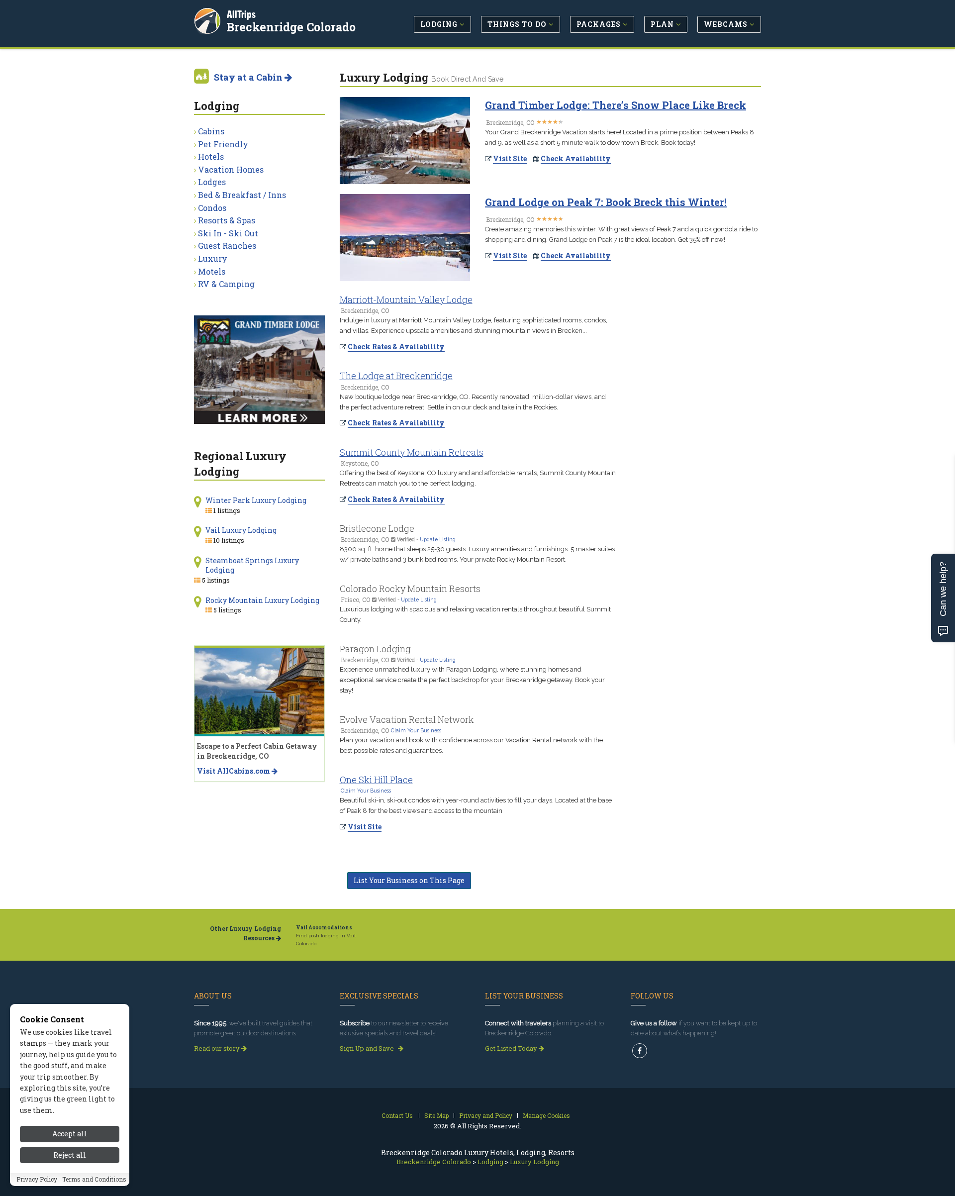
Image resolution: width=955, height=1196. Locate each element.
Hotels (211, 156)
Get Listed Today (512, 1048)
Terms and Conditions (94, 1180)
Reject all (69, 1155)
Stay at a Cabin (249, 77)
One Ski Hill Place (376, 780)
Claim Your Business (416, 730)
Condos (212, 207)
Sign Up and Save (367, 1048)
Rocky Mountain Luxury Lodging (262, 600)
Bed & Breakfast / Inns (242, 195)
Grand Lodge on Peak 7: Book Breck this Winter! (606, 202)
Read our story (217, 1048)
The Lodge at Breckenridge (396, 376)
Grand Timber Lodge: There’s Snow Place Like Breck (615, 105)
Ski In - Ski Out (228, 233)
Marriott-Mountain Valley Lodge (406, 299)
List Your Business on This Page (409, 880)
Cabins (211, 131)
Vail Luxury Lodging (241, 530)
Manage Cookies (546, 1115)
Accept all (69, 1133)
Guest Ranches (227, 245)
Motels (211, 271)
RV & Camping (226, 284)
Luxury (212, 258)
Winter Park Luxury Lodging (255, 500)
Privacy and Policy (485, 1115)
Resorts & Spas (226, 220)
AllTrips (241, 14)
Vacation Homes (231, 169)
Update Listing (438, 539)
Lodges (212, 182)
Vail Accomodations (324, 927)
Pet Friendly (223, 144)
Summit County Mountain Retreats (411, 452)
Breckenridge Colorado (291, 26)
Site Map (436, 1115)
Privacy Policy (36, 1180)
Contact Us (397, 1115)
